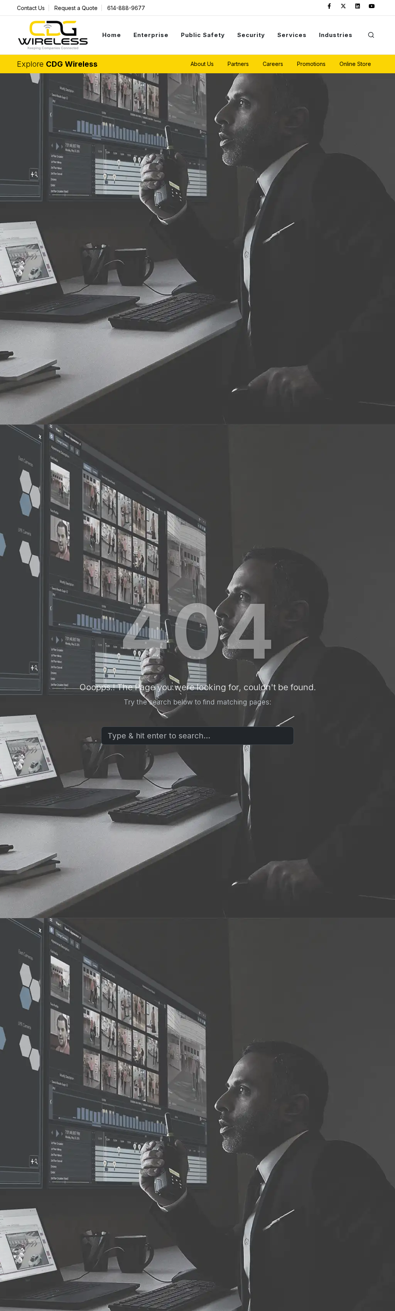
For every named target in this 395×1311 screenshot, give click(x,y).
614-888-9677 (126, 8)
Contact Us (31, 8)
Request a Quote (76, 8)
